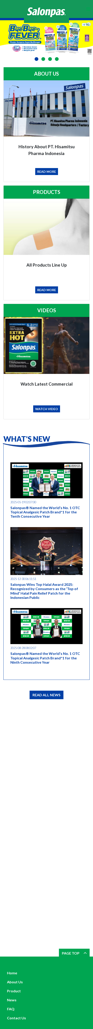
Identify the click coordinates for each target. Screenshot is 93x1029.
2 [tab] (43, 59)
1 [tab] (36, 59)
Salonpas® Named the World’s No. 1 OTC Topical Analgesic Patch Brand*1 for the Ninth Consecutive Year (45, 657)
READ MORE (46, 171)
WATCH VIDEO (46, 409)
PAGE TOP (71, 953)
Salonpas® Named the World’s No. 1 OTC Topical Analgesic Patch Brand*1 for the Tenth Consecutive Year (45, 512)
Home (12, 973)
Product (14, 991)
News (11, 1000)
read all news (46, 695)
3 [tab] (50, 59)
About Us (15, 982)
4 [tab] (56, 59)
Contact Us (16, 1018)
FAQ (10, 1009)
